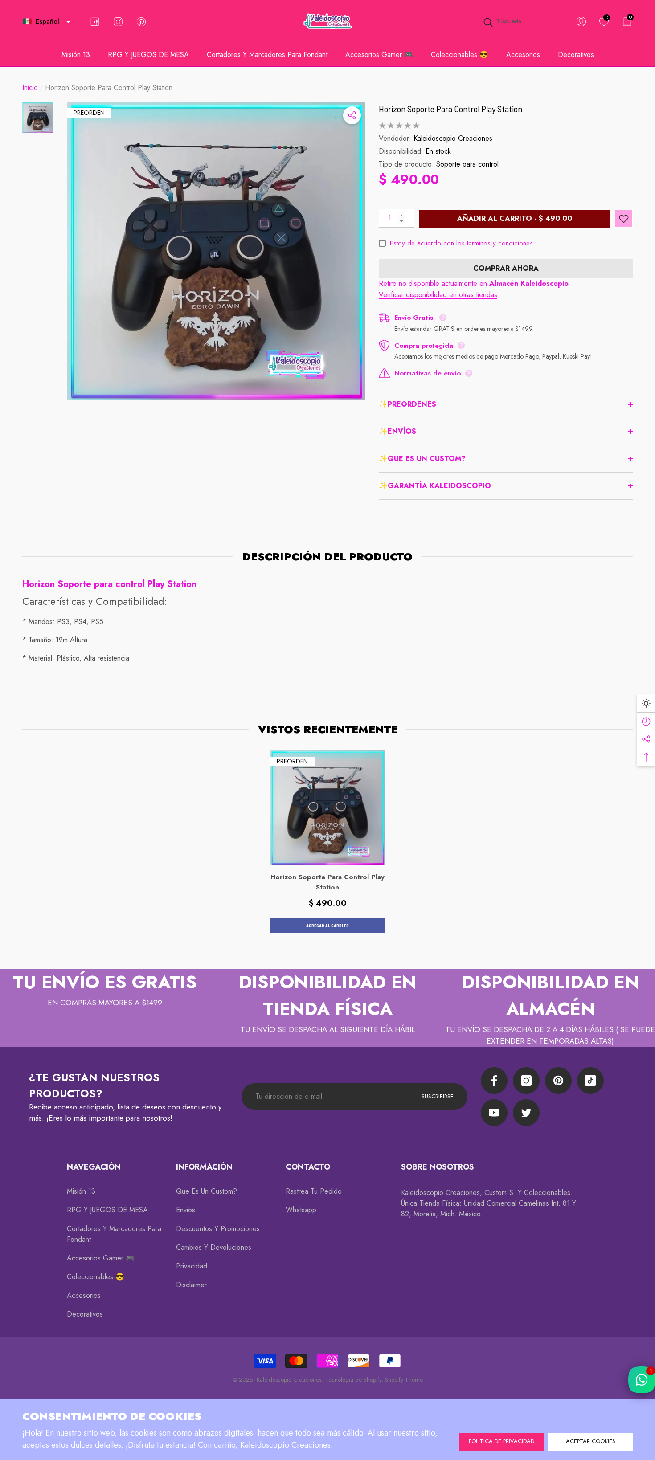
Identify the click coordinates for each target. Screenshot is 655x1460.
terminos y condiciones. (501, 243)
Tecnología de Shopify (353, 1379)
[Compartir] (352, 115)
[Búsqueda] (520, 21)
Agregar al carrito (327, 925)
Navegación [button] (94, 1167)
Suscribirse (438, 1096)
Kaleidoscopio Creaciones (452, 138)
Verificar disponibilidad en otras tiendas (438, 295)
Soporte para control (467, 164)
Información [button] (204, 1167)
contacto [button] (308, 1167)
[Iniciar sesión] (581, 21)
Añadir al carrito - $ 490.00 (514, 218)
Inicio (30, 87)
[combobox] (527, 21)
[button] (68, 21)
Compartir (352, 115)
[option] (216, 251)
